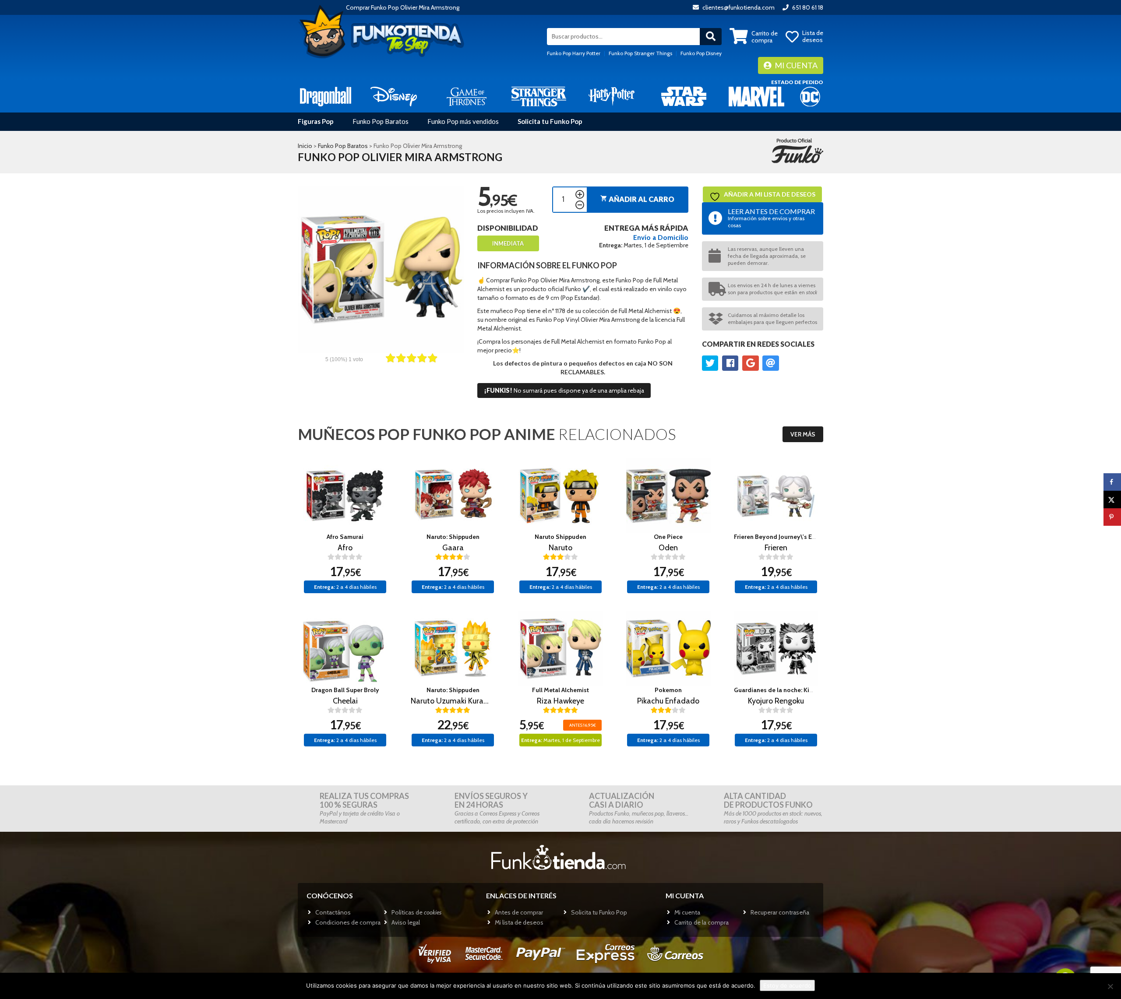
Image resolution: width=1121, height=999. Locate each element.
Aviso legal (405, 922)
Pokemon (668, 690)
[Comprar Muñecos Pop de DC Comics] (810, 96)
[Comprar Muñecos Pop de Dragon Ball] (325, 96)
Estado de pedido (797, 82)
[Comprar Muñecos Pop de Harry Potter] (611, 96)
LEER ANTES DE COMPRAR (771, 218)
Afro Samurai (345, 537)
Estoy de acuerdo (787, 985)
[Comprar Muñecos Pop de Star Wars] (684, 96)
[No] (1110, 986)
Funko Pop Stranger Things (640, 53)
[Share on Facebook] (1112, 482)
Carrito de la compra (701, 922)
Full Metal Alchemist (560, 690)
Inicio (305, 146)
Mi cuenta (795, 65)
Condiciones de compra (348, 922)
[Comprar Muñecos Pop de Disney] (394, 96)
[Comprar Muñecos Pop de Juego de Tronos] (466, 96)
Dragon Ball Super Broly (345, 690)
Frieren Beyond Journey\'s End (776, 537)
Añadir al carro (637, 199)
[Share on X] (1112, 499)
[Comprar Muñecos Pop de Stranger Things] (539, 96)
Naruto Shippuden (560, 537)
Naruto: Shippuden (453, 537)
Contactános (333, 912)
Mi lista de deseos (519, 922)
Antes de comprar (519, 912)
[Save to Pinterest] (1112, 517)
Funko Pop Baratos (381, 121)
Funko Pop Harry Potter (573, 53)
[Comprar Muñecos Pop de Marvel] (756, 96)
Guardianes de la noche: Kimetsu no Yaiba (793, 690)
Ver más (802, 434)
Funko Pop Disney (701, 53)
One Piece (668, 537)
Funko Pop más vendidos (463, 121)
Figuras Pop (316, 121)
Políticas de (416, 912)
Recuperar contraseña (780, 912)
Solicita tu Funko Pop (550, 121)
